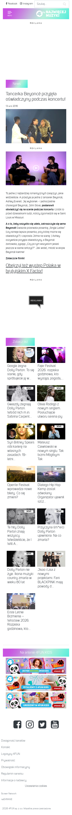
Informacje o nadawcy (13, 780)
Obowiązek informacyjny (15, 767)
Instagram (27, 3)
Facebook (12, 3)
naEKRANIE (6, 799)
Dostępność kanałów (13, 740)
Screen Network (9, 794)
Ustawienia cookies (36, 786)
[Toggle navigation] (9, 13)
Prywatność (8, 760)
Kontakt (5, 747)
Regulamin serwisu (12, 773)
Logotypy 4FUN (10, 753)
